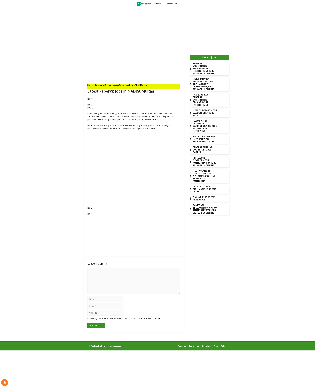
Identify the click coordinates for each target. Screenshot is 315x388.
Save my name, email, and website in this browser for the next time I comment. (126, 318)
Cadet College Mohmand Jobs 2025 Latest (204, 189)
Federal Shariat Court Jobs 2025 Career (202, 150)
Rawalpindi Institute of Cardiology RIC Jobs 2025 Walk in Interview (205, 125)
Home (158, 3)
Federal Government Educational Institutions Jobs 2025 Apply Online (203, 68)
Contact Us (194, 346)
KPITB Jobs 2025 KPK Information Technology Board (204, 139)
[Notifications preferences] (4, 382)
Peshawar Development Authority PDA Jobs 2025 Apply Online (204, 161)
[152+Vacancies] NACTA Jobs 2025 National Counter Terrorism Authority (204, 175)
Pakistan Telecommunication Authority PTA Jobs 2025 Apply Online (205, 209)
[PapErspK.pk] (144, 3)
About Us (182, 346)
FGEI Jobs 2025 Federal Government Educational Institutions (201, 99)
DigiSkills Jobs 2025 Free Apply (204, 198)
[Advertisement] (134, 27)
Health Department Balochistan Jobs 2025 (205, 113)
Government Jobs (103, 85)
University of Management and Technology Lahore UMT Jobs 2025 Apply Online (203, 84)
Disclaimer (206, 346)
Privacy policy (220, 346)
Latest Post (171, 3)
